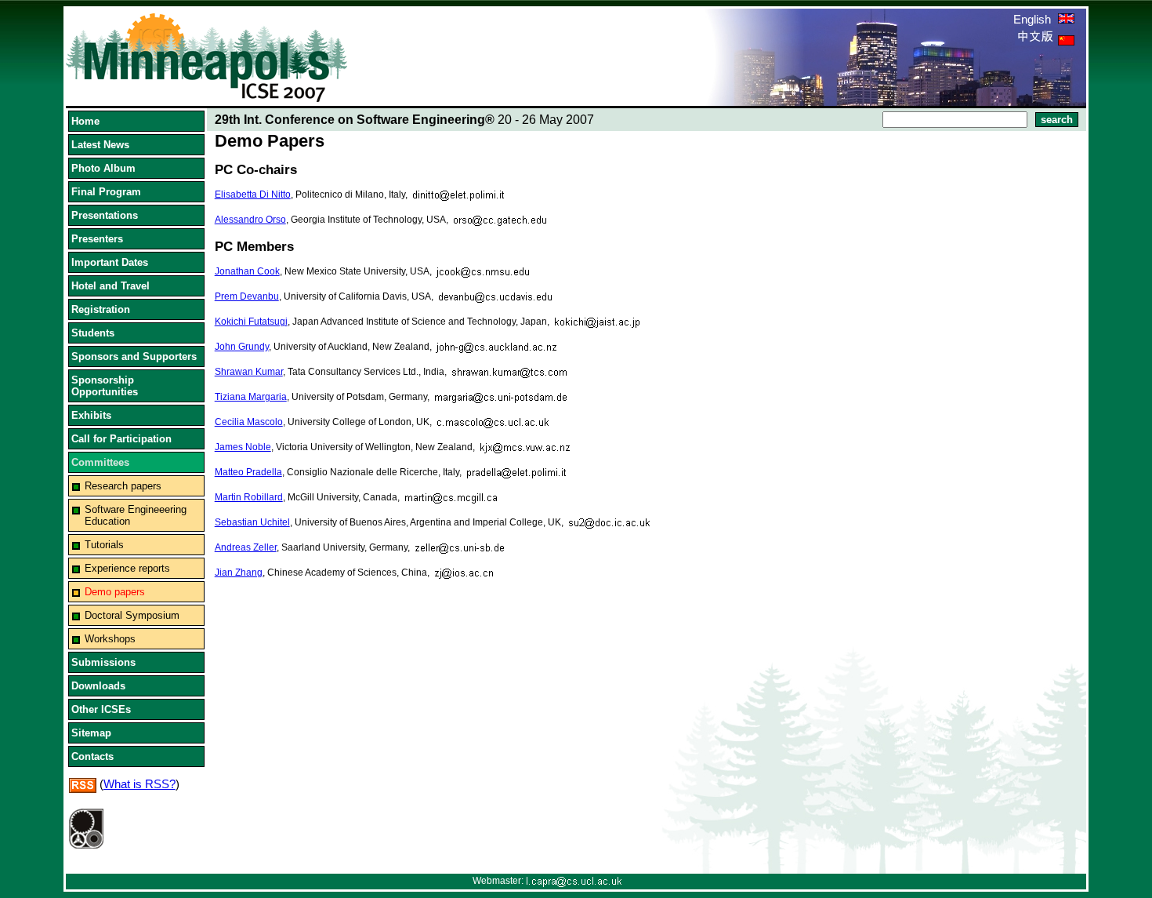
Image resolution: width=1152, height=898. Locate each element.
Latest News (100, 145)
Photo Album (103, 168)
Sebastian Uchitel (252, 522)
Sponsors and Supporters (134, 356)
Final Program (106, 192)
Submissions (103, 662)
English (1033, 19)
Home (85, 121)
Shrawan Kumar (249, 371)
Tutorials (104, 545)
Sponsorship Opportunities (104, 386)
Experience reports (127, 568)
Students (92, 333)
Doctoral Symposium (132, 615)
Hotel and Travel (110, 286)
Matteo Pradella (248, 472)
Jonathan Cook (247, 271)
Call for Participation (121, 439)
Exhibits (91, 415)
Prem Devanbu (247, 296)
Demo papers (115, 592)
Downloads (98, 686)
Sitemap (91, 733)
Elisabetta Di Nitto (253, 194)
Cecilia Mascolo (249, 421)
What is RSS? (139, 784)
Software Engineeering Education (136, 515)
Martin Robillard (249, 497)
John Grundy (242, 346)
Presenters (97, 239)
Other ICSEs (101, 709)
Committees (100, 462)
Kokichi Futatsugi (251, 321)
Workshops (110, 639)
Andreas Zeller (246, 547)
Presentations (104, 215)
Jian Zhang (239, 572)
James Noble (243, 447)
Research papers (123, 486)
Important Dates (109, 262)
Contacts (92, 756)
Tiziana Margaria (251, 396)
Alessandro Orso (250, 219)
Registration (100, 309)
